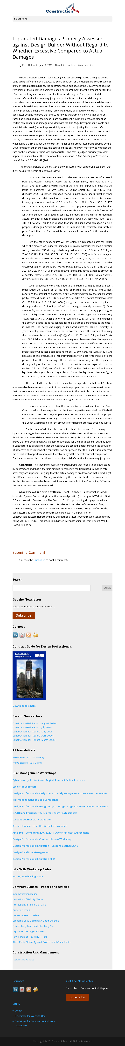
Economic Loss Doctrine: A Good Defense (36, 920)
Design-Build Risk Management (31, 852)
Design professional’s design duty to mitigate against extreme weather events (60, 793)
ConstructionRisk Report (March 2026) (34, 739)
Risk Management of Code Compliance (35, 799)
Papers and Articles (23, 959)
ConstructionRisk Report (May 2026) (33, 731)
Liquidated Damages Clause (28, 931)
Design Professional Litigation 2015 (34, 858)
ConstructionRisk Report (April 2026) (33, 735)
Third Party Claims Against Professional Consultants (41, 942)
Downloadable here (24, 705)
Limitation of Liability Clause (28, 899)
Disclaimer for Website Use (30, 1015)
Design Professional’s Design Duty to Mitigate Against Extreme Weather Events (60, 806)
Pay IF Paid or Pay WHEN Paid (30, 936)
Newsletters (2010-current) (28, 757)
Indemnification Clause (25, 893)
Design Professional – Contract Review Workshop (42, 839)
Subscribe (23, 615)
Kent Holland (29, 65)
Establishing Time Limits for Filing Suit (33, 926)
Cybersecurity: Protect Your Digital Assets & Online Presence (49, 780)
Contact (19, 1010)
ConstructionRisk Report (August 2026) (34, 723)
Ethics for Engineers (24, 786)
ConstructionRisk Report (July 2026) (32, 727)
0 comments (85, 65)
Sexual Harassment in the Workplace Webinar (40, 826)
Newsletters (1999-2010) (27, 762)
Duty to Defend (21, 910)
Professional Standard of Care (29, 904)
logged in (39, 559)
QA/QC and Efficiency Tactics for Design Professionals (45, 812)
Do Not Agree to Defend (26, 915)
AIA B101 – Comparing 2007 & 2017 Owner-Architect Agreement (51, 832)
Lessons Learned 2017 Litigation (32, 819)
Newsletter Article (65, 65)
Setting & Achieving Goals (28, 876)
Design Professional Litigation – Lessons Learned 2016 (45, 845)
